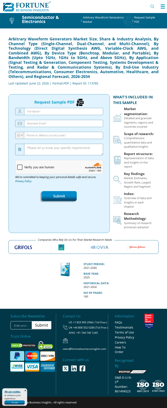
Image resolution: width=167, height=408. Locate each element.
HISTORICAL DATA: (96, 283)
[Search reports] (152, 6)
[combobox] (19, 135)
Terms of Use (124, 332)
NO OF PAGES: (93, 293)
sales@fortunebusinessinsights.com (84, 349)
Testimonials (124, 327)
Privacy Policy (23, 181)
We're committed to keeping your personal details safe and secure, (55, 179)
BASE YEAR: (91, 274)
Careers (120, 342)
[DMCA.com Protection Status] (23, 345)
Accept (15, 402)
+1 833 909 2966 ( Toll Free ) (90, 322)
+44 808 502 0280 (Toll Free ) (90, 327)
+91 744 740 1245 (87, 333)
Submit (59, 196)
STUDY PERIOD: (94, 264)
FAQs (118, 322)
